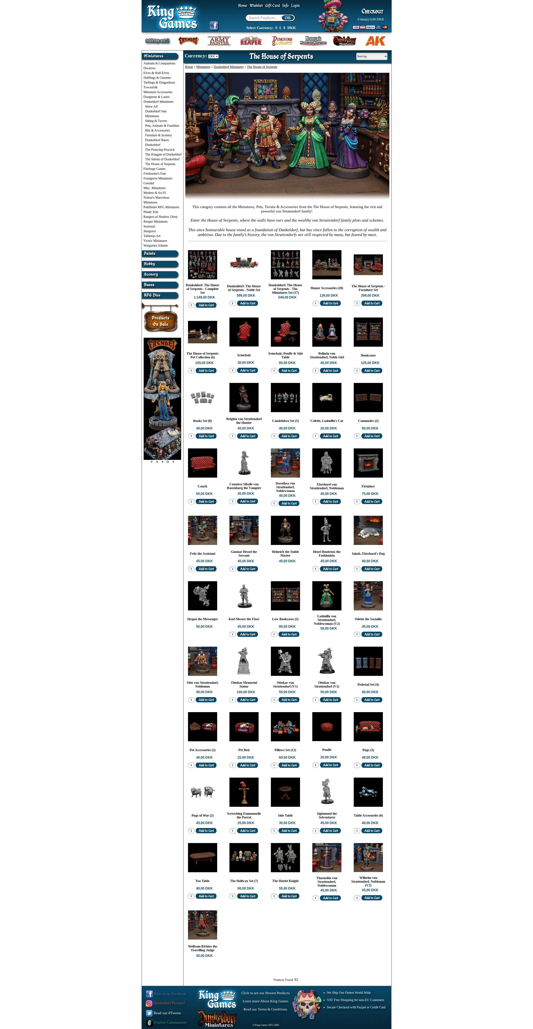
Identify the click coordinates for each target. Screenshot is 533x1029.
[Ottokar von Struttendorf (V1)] (285, 674)
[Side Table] (285, 805)
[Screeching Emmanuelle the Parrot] (244, 805)
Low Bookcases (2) (285, 619)
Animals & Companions (159, 63)
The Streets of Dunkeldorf (162, 159)
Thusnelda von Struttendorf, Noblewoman (326, 881)
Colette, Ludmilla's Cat (326, 421)
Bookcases (368, 355)
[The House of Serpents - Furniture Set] (368, 278)
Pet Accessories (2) (202, 750)
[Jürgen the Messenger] (202, 609)
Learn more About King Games (265, 1001)
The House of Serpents (160, 164)
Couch (202, 486)
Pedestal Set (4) (368, 684)
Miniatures (152, 116)
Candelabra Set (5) (285, 421)
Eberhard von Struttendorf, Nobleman (327, 486)
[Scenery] (161, 273)
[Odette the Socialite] (368, 609)
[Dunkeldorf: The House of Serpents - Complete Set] (202, 278)
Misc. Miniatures (154, 188)
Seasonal (149, 226)
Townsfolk (150, 87)
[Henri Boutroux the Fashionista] (326, 544)
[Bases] (161, 283)
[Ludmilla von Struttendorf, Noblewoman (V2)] (326, 609)
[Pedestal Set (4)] (368, 674)
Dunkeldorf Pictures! (168, 1003)
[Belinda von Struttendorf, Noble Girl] (326, 345)
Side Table (285, 815)
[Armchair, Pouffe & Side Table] (285, 345)
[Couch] (202, 476)
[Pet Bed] (244, 740)
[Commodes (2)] (368, 411)
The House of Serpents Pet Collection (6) (202, 355)
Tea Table (202, 881)
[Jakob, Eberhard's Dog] (368, 544)
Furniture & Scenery (158, 135)
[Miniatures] (161, 54)
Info (285, 6)
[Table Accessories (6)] (368, 805)
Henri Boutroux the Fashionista (327, 553)
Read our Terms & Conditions (265, 1009)
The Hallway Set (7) (244, 881)
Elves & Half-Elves (156, 73)
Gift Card (272, 6)
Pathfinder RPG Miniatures (161, 207)
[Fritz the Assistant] (202, 544)
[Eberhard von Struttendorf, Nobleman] (326, 476)
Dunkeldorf (152, 145)
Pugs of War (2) (203, 815)
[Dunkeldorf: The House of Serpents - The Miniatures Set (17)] (285, 278)
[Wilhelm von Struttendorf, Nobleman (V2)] (368, 871)
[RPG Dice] (161, 293)
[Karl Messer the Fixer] (244, 609)
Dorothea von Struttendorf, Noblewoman (285, 487)
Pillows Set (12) (285, 750)
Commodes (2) (368, 421)
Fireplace (368, 486)
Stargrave (149, 231)
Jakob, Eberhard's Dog (368, 553)
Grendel (148, 183)
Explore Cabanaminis (170, 1022)
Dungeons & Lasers (156, 97)
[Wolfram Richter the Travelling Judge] (202, 938)
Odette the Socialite (368, 619)
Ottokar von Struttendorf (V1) (285, 684)
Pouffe (326, 750)
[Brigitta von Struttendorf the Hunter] (244, 411)
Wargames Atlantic (155, 245)
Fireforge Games (154, 169)
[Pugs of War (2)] (202, 805)
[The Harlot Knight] (285, 871)
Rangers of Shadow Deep (160, 216)
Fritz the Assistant (202, 553)
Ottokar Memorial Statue (244, 684)
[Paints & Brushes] (161, 252)
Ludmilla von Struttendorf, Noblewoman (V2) (327, 619)
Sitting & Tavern (156, 121)
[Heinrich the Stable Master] (285, 544)
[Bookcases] (368, 345)
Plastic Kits (150, 212)
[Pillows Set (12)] (285, 740)
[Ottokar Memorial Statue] (244, 674)
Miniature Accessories (157, 92)
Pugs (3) (368, 750)
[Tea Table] (202, 871)
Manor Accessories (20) (326, 288)
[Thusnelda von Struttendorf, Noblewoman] (326, 871)
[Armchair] (244, 345)
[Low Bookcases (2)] (285, 609)
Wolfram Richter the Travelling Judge (202, 948)
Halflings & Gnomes (157, 77)
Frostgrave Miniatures (157, 178)
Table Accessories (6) (368, 815)
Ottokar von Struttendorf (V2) (326, 684)
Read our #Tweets (167, 1013)
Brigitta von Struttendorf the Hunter (244, 420)
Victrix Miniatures (155, 240)
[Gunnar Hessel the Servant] (244, 544)
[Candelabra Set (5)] (285, 411)
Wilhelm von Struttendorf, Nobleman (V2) (368, 881)
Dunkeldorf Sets (156, 111)
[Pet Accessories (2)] (202, 740)
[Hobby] (161, 262)
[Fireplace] (368, 476)
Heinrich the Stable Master (285, 553)
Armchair (244, 355)
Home (242, 6)
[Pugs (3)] (368, 740)
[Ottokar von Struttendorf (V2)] (326, 674)
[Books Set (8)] (202, 411)
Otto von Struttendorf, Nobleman (202, 684)
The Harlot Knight (285, 881)
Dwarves (149, 68)
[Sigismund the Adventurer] (326, 805)
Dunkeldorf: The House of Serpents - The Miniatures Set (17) (285, 288)
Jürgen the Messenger (202, 619)
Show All (151, 106)
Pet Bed (243, 750)
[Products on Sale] (161, 316)
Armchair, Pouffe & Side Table (285, 355)
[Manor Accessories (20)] (326, 278)
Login (295, 6)
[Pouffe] (326, 740)
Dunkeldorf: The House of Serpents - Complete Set (202, 288)
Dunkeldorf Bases (157, 140)
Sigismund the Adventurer (327, 815)
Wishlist (256, 6)
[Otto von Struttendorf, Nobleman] (202, 674)
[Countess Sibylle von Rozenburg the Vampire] (244, 476)
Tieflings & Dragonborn (159, 82)
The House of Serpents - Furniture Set (368, 288)
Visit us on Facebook (169, 994)
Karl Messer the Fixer (244, 619)
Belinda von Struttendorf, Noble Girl (327, 355)
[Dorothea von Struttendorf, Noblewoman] (285, 476)
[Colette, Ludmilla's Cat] (326, 411)
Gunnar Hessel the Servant (244, 553)
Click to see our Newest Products (265, 993)
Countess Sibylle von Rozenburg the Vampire (244, 486)
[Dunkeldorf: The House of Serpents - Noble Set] (244, 278)
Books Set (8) (202, 421)
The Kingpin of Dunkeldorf (163, 154)
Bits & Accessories (157, 130)
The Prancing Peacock (160, 149)
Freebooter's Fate (154, 173)
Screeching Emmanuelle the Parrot (244, 815)
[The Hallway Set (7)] (244, 871)
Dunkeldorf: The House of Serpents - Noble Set (244, 288)
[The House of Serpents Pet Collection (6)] (202, 345)
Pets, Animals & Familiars (162, 125)
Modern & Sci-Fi (154, 193)
